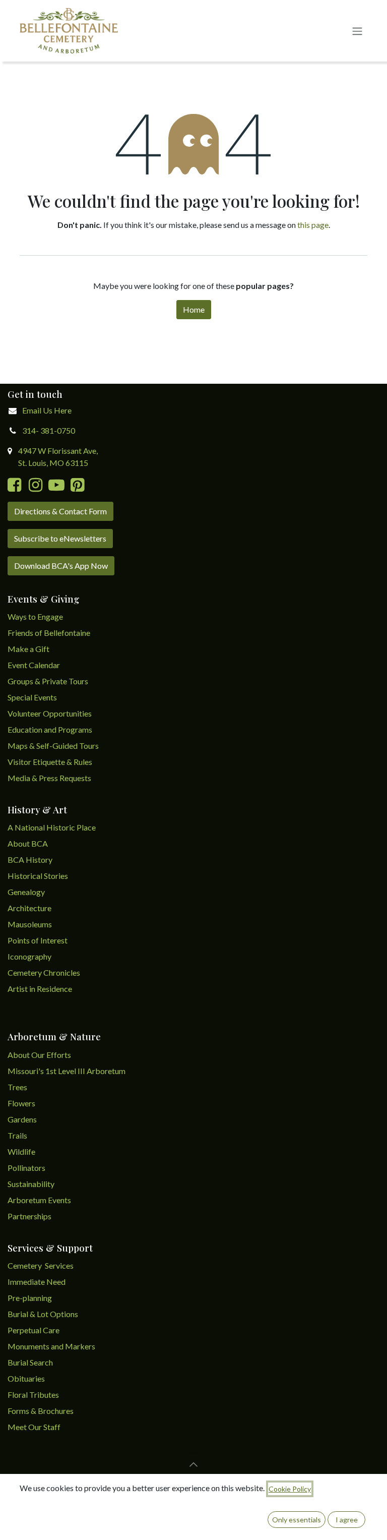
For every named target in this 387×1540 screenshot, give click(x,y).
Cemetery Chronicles (44, 972)
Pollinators (26, 1167)
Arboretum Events (39, 1200)
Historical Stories (38, 875)
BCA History (30, 859)
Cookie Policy (290, 1489)
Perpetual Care (33, 1330)
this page (313, 224)
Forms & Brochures (41, 1410)
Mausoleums (30, 924)
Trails (17, 1135)
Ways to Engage (35, 616)
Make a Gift (28, 649)
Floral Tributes (33, 1394)
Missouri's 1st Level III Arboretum (66, 1071)
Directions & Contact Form (60, 511)
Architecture (29, 908)
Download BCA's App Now (61, 565)
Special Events (32, 697)
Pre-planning (30, 1297)
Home (194, 309)
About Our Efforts (39, 1054)
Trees (17, 1087)
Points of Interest (38, 940)
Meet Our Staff (34, 1427)
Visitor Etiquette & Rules (50, 761)
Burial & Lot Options (43, 1314)
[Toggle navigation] (357, 30)
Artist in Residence (41, 988)
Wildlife (21, 1151)
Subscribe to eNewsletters (60, 538)
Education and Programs (51, 729)
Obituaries (26, 1378)
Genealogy (26, 892)
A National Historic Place (52, 827)
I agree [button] (347, 1519)
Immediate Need (37, 1281)
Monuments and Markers (51, 1346)
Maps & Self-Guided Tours (53, 745)
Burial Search (30, 1362)
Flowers (21, 1103)
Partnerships (29, 1216)
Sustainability (31, 1184)
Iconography (29, 956)
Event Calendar (34, 665)
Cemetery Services (41, 1265)
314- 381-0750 (48, 430)
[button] (193, 1464)
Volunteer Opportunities (50, 713)
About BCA (28, 843)
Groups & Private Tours (48, 681)
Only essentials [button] (296, 1519)
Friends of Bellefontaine (49, 632)
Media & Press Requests (49, 778)
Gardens (22, 1119)
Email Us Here (47, 410)
